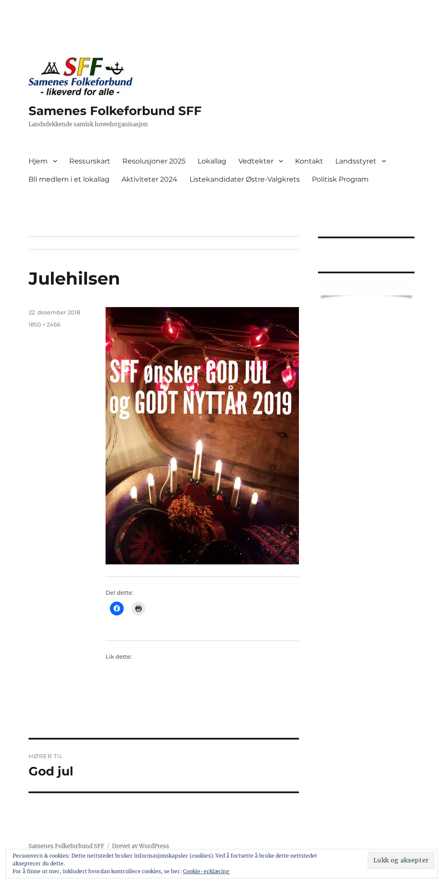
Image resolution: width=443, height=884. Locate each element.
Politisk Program (340, 179)
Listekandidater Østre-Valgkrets (244, 179)
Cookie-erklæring (206, 871)
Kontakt (309, 161)
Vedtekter (255, 161)
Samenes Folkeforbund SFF (115, 110)
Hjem (38, 161)
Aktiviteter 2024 (149, 179)
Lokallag (212, 161)
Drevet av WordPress (140, 846)
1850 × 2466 (45, 324)
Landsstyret (355, 161)
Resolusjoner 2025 (154, 161)
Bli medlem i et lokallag (69, 179)
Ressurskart (89, 161)
